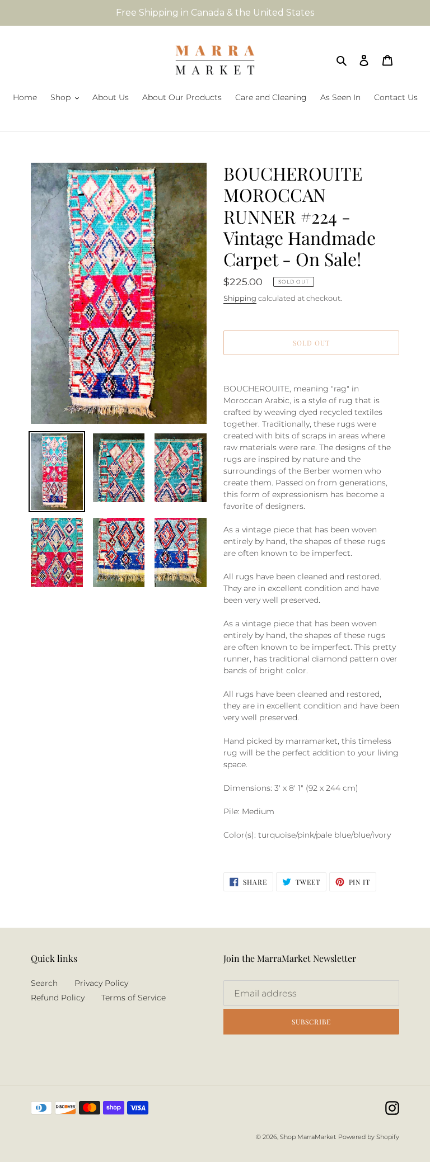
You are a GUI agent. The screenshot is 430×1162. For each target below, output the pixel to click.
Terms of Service (133, 998)
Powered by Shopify (368, 1137)
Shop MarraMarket (308, 1137)
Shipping (239, 298)
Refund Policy (58, 998)
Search (44, 983)
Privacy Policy (101, 983)
